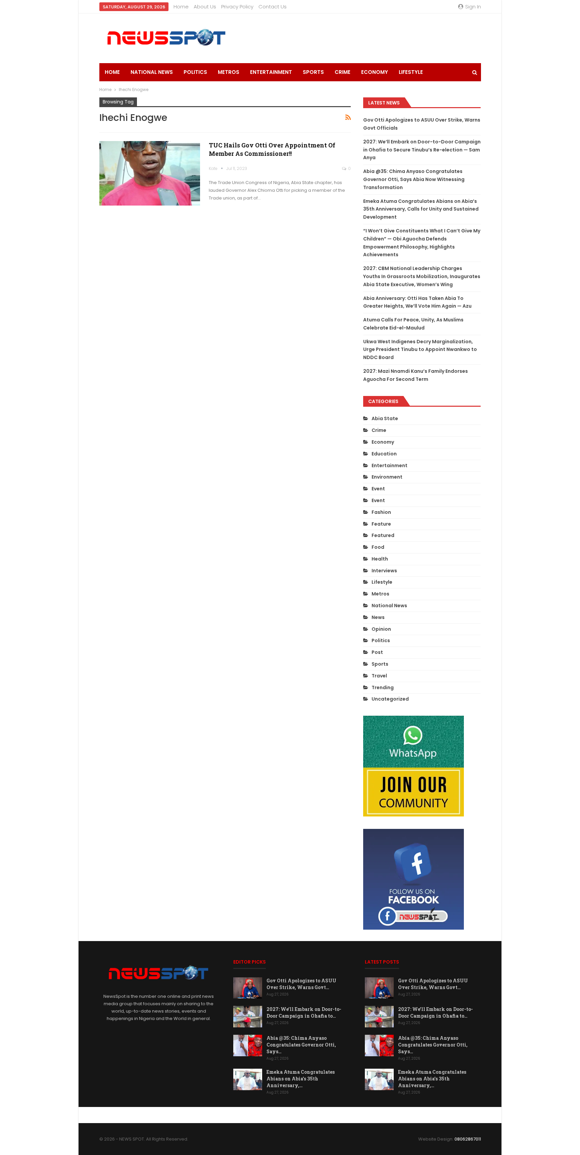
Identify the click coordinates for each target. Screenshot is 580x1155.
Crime (342, 72)
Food (378, 547)
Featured (383, 535)
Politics (195, 72)
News (378, 617)
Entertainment (271, 72)
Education (384, 453)
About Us (205, 6)
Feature (381, 524)
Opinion (381, 629)
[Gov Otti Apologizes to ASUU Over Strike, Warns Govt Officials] (247, 988)
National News (152, 72)
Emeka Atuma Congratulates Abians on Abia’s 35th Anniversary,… (301, 1079)
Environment (387, 477)
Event (378, 488)
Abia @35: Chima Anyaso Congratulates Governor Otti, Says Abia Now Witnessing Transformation (414, 179)
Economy (374, 72)
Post (377, 652)
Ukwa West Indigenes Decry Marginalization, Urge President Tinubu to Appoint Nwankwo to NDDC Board (420, 349)
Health (380, 559)
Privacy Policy (237, 6)
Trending (383, 687)
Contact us (272, 6)
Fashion (381, 512)
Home (181, 6)
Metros (228, 72)
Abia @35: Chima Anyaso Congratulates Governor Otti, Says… (301, 1045)
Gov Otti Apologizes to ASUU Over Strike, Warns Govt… (301, 983)
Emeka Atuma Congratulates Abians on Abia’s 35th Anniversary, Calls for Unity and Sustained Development (421, 209)
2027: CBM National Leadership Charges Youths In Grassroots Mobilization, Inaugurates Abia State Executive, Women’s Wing (421, 276)
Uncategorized (390, 699)
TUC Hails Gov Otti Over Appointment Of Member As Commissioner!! (272, 149)
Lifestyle (411, 72)
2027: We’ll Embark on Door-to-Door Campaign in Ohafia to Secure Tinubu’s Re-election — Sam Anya (422, 149)
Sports (313, 72)
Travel (379, 675)
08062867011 (467, 1139)
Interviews (384, 570)
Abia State (385, 418)
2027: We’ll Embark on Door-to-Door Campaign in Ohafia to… (304, 1012)
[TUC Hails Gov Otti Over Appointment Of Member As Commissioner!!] (149, 173)
